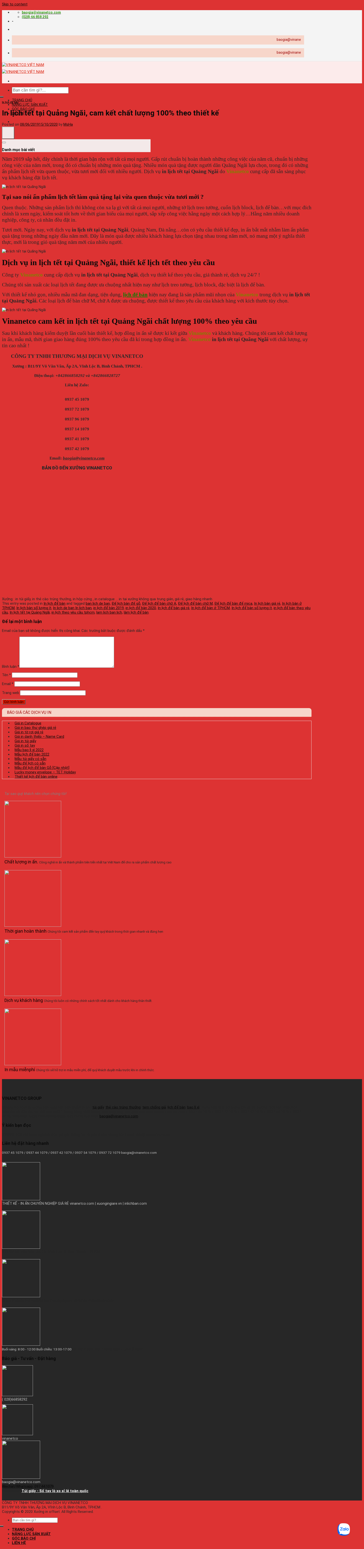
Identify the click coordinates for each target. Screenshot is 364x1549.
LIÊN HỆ (19, 1543)
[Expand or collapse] (4, 142)
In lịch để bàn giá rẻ (173, 608)
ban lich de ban (98, 603)
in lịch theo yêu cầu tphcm (73, 612)
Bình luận (10, 666)
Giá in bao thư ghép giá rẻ (35, 727)
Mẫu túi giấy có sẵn (30, 759)
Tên (6, 675)
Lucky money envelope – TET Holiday (45, 772)
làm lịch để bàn (136, 612)
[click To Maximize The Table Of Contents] (8, 133)
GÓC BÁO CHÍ (24, 1538)
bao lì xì (193, 1107)
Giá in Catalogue (28, 723)
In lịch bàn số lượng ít (33, 608)
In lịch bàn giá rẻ (267, 603)
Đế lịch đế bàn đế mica (233, 603)
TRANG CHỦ (22, 100)
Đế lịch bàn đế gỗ (126, 603)
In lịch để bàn (10, 102)
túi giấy (98, 1107)
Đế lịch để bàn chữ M (195, 603)
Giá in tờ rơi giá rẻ (29, 732)
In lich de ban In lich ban (72, 608)
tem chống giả (154, 1107)
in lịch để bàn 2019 (108, 608)
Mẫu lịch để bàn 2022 (32, 754)
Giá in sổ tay (25, 745)
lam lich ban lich (109, 612)
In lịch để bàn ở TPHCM (210, 608)
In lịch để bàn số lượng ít (252, 608)
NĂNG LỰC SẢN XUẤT (30, 104)
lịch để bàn (135, 295)
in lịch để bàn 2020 (141, 608)
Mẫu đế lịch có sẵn (30, 763)
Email (7, 684)
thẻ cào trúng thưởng (123, 1107)
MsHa (68, 124)
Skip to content (14, 4)
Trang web (10, 693)
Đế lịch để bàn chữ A (159, 603)
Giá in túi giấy (25, 741)
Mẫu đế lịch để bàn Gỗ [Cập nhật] (42, 767)
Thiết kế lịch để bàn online (36, 776)
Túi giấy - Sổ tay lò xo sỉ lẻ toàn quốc (55, 1491)
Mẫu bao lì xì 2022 (29, 750)
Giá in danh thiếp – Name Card (39, 736)
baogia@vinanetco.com (119, 1116)
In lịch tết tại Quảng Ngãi (30, 612)
